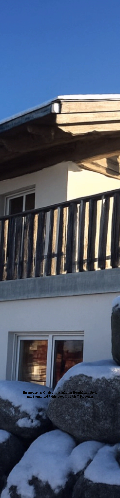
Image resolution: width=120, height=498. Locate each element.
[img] (60, 249)
